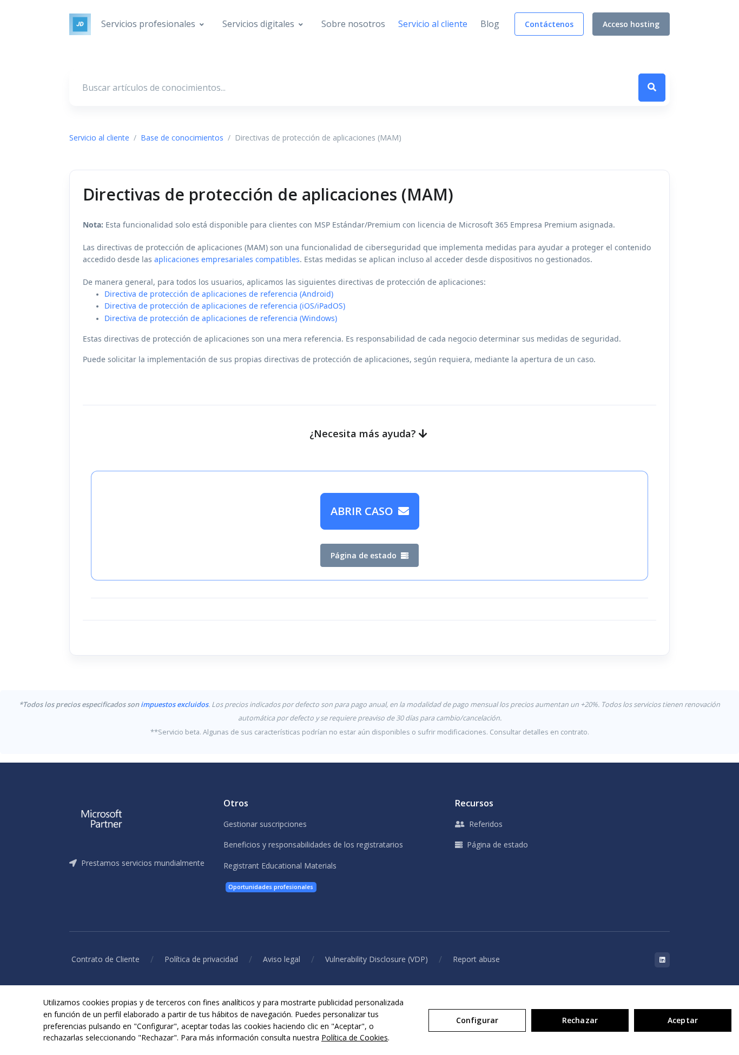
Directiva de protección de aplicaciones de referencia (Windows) (220, 318)
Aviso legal (281, 959)
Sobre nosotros (353, 24)
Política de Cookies (354, 1037)
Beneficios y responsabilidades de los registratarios (313, 844)
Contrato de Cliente (105, 959)
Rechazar (580, 1020)
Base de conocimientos (182, 137)
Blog (489, 24)
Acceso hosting (631, 24)
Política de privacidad (201, 959)
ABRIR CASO (363, 511)
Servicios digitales (258, 24)
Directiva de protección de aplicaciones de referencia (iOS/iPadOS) (224, 306)
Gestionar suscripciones (265, 824)
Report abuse (476, 959)
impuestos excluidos (174, 704)
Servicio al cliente (432, 24)
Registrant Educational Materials (279, 865)
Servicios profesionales (148, 24)
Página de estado (365, 555)
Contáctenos (549, 24)
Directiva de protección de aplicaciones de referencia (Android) (218, 294)
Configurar (477, 1020)
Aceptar (683, 1020)
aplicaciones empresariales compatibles (227, 259)
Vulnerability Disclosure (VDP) (376, 959)
